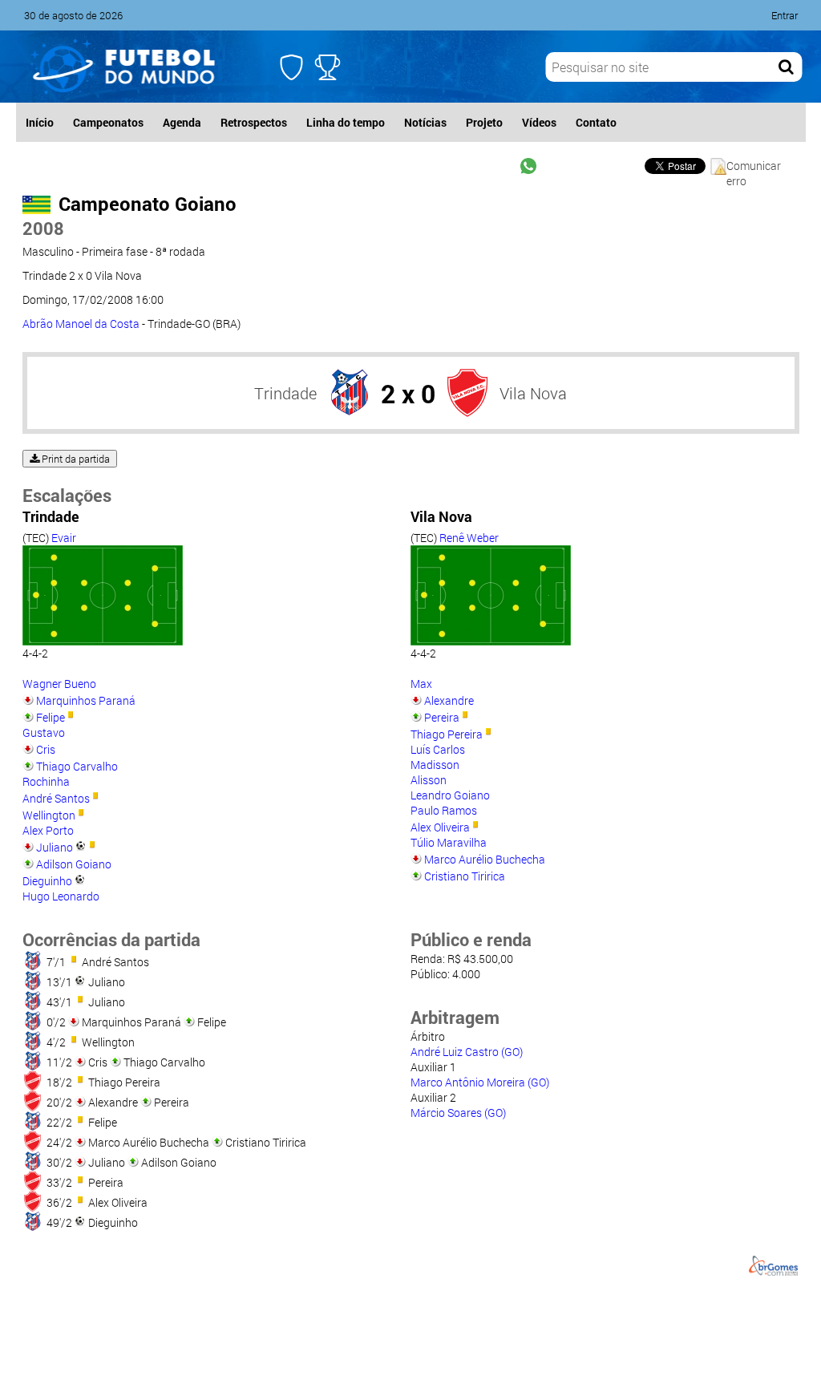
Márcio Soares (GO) (458, 1112)
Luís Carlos (437, 749)
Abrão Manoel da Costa (81, 323)
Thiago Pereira (446, 734)
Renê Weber (469, 537)
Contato (596, 122)
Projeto (484, 122)
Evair (63, 537)
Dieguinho (47, 880)
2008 (43, 228)
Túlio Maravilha (448, 842)
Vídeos (539, 122)
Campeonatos (108, 122)
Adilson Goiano (73, 864)
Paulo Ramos (443, 810)
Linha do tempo (345, 122)
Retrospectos (253, 122)
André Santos (56, 798)
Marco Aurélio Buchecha (484, 859)
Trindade (285, 392)
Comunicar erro (753, 166)
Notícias (425, 122)
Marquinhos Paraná (85, 700)
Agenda (182, 122)
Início (40, 122)
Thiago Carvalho (77, 766)
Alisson (428, 779)
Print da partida (74, 458)
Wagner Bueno (59, 683)
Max (421, 683)
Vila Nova (533, 392)
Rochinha (46, 781)
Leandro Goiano (450, 795)
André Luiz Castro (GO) (466, 1051)
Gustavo (43, 732)
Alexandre (449, 700)
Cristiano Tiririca (464, 876)
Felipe (50, 717)
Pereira (441, 717)
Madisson (434, 764)
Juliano (54, 847)
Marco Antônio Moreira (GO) (479, 1082)
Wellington (48, 815)
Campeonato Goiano (148, 203)
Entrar (784, 15)
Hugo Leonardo (60, 896)
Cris (45, 749)
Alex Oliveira (440, 827)
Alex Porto (48, 830)
